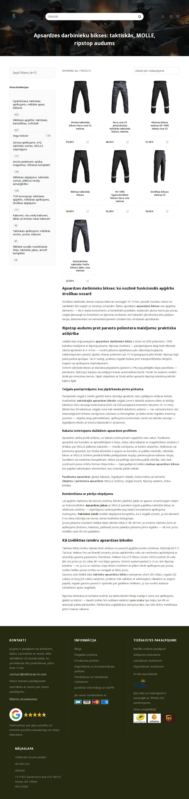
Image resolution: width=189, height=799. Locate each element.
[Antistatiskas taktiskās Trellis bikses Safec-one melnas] (80, 236)
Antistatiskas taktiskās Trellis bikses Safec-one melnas (80, 266)
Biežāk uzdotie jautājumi (149, 649)
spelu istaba (137, 600)
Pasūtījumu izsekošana (146, 4)
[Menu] (178, 16)
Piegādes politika (85, 654)
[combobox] (92, 17)
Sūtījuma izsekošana (146, 654)
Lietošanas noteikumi (147, 660)
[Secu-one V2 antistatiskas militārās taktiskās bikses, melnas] (120, 97)
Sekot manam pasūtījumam (27, 681)
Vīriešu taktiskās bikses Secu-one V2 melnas (80, 125)
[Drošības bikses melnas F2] (160, 166)
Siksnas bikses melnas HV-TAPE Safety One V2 (160, 125)
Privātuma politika (86, 660)
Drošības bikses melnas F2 (160, 193)
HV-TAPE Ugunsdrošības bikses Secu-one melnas (119, 196)
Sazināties (173, 4)
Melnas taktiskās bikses (80, 193)
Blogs (78, 649)
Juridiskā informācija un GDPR (94, 687)
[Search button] (139, 16)
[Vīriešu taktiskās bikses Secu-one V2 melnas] (80, 97)
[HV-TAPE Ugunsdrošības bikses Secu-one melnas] (120, 166)
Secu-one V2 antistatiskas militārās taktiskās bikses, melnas (119, 127)
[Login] (162, 16)
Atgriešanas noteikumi (148, 666)
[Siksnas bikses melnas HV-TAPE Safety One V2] (160, 97)
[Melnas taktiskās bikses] (80, 166)
